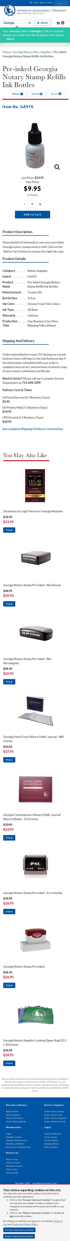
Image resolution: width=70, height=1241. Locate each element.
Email (36, 93)
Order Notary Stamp (54, 1111)
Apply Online (12, 1111)
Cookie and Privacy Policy (25, 1224)
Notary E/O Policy (14, 1118)
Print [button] (54, 93)
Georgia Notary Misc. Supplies (32, 52)
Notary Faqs (12, 1159)
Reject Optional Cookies (19, 1236)
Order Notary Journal (55, 1121)
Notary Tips (11, 1169)
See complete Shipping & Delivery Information (32, 429)
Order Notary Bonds (16, 1121)
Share (16, 93)
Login (8, 1134)
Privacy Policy (51, 1140)
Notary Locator (13, 1162)
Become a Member (15, 1144)
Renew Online (13, 1115)
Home (6, 52)
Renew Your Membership (18, 1147)
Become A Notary (14, 1166)
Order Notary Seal (53, 1115)
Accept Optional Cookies (19, 1230)
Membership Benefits (17, 1140)
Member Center (14, 1137)
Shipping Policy (51, 1144)
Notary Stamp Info (53, 1134)
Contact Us (62, 3)
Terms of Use (50, 1137)
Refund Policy (51, 1147)
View (9, 529)
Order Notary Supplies (55, 1118)
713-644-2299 (42, 3)
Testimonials (12, 1173)
